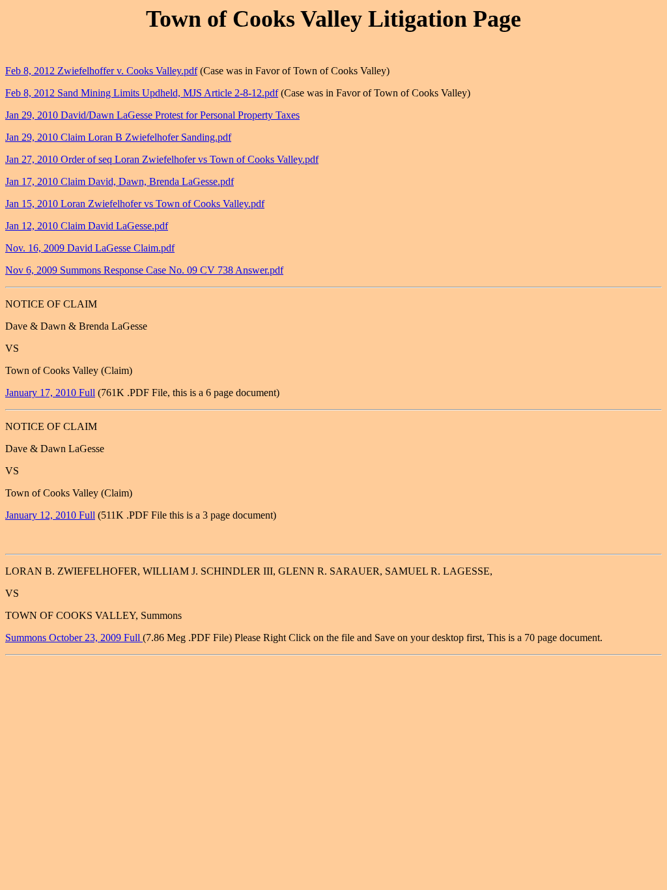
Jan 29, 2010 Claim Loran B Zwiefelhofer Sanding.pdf (118, 137)
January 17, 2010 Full (50, 392)
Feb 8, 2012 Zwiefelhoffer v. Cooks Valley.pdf (101, 70)
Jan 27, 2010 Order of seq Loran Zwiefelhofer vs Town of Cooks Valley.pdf (162, 159)
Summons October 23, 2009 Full (74, 637)
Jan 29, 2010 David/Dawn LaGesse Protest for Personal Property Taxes (152, 115)
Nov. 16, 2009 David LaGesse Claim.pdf (90, 247)
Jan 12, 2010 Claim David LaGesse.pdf (86, 225)
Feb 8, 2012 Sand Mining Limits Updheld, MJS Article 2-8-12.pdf (141, 92)
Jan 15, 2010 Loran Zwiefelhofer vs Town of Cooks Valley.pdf (134, 203)
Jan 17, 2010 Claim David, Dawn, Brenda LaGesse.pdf (119, 181)
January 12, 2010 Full (50, 515)
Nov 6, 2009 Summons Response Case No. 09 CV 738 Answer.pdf (144, 270)
